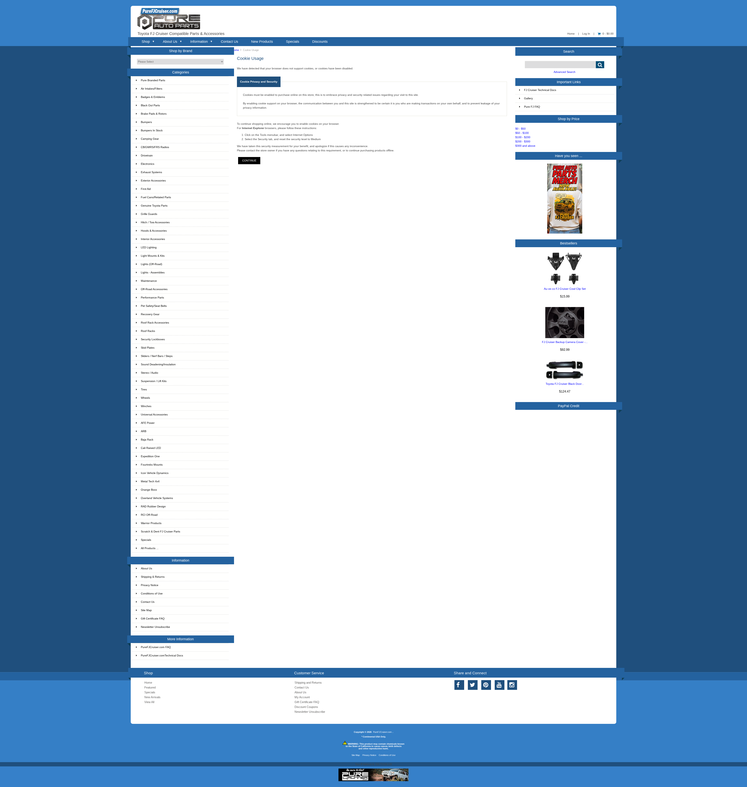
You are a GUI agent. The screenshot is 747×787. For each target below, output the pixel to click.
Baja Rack (147, 439)
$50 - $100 (522, 133)
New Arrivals (152, 697)
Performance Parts (152, 297)
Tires (144, 389)
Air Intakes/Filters (151, 88)
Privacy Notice (149, 585)
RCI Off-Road (149, 514)
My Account (302, 697)
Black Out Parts (150, 105)
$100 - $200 (522, 137)
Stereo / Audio (149, 372)
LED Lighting (149, 247)
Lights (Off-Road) (151, 264)
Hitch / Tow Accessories (155, 222)
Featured (150, 687)
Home (571, 33)
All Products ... (150, 548)
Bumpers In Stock (152, 130)
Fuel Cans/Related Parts (156, 197)
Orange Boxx (149, 489)
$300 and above (525, 145)
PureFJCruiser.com (382, 732)
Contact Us (229, 42)
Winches (146, 406)
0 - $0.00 (608, 33)
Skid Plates (147, 347)
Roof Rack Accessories (155, 322)
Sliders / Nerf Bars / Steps (157, 356)
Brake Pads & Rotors (154, 113)
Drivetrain (147, 155)
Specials (292, 42)
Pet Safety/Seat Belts (154, 306)
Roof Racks (148, 331)
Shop (146, 42)
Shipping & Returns (153, 576)
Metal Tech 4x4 (150, 481)
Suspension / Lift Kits (154, 381)
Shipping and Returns (308, 682)
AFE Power (148, 422)
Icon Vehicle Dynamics (154, 473)
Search (568, 51)
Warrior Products (151, 523)
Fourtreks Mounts (152, 464)
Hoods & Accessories (154, 230)
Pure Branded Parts (153, 80)
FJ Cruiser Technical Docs (540, 90)
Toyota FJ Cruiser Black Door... (565, 383)
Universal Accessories (154, 414)
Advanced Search (564, 72)
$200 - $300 (522, 141)
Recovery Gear (150, 314)
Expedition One (150, 456)
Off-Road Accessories (154, 289)
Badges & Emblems (153, 97)
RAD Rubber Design (153, 506)
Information (199, 42)
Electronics (147, 163)
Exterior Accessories (153, 180)
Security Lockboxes (153, 339)
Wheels (145, 397)
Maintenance (149, 280)
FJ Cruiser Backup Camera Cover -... (565, 342)
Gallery (528, 98)
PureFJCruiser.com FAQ (156, 647)
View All (149, 702)
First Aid (146, 189)
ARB (143, 431)
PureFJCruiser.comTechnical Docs (162, 655)
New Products (262, 42)
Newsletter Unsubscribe (155, 627)
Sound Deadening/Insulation (158, 364)
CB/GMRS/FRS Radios (155, 147)
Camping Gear (150, 138)
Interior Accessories (153, 239)
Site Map (146, 610)
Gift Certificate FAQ (153, 618)
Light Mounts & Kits (153, 255)
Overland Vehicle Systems (157, 498)
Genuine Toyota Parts (154, 205)
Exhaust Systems (151, 172)
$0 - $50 (520, 128)
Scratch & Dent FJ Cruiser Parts (160, 531)
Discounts (320, 42)
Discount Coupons (306, 706)
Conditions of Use (152, 593)
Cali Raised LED (151, 448)
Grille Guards (149, 214)
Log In (586, 33)
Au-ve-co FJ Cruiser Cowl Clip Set (565, 288)
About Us (170, 42)
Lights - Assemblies (153, 272)
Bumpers (146, 122)
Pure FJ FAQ (532, 106)
